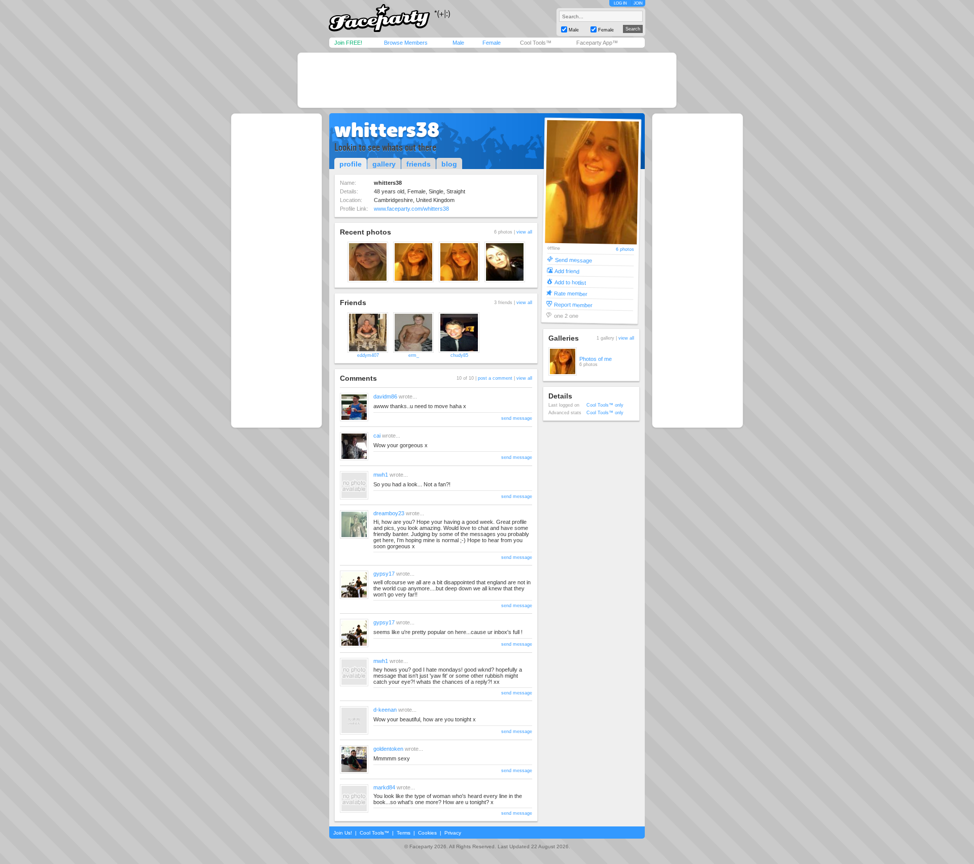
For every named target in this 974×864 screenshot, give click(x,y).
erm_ (413, 355)
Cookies (427, 833)
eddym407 (368, 355)
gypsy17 (384, 574)
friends (418, 164)
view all (524, 232)
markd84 (384, 787)
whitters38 (386, 130)
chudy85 (459, 355)
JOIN (638, 3)
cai (376, 436)
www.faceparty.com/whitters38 (411, 209)
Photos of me (595, 359)
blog (449, 164)
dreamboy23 (388, 513)
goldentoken (388, 749)
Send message (573, 259)
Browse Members (406, 43)
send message (516, 418)
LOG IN (620, 3)
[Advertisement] (487, 80)
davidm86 (385, 396)
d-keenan (385, 710)
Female (491, 43)
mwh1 (380, 475)
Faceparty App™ (597, 43)
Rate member (570, 293)
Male (458, 43)
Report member (573, 304)
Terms (403, 833)
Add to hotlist (570, 282)
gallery (384, 164)
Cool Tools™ (535, 43)
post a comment (495, 378)
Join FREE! (348, 43)
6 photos (625, 249)
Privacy (452, 833)
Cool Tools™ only (604, 405)
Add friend (566, 271)
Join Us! (342, 833)
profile (350, 164)
